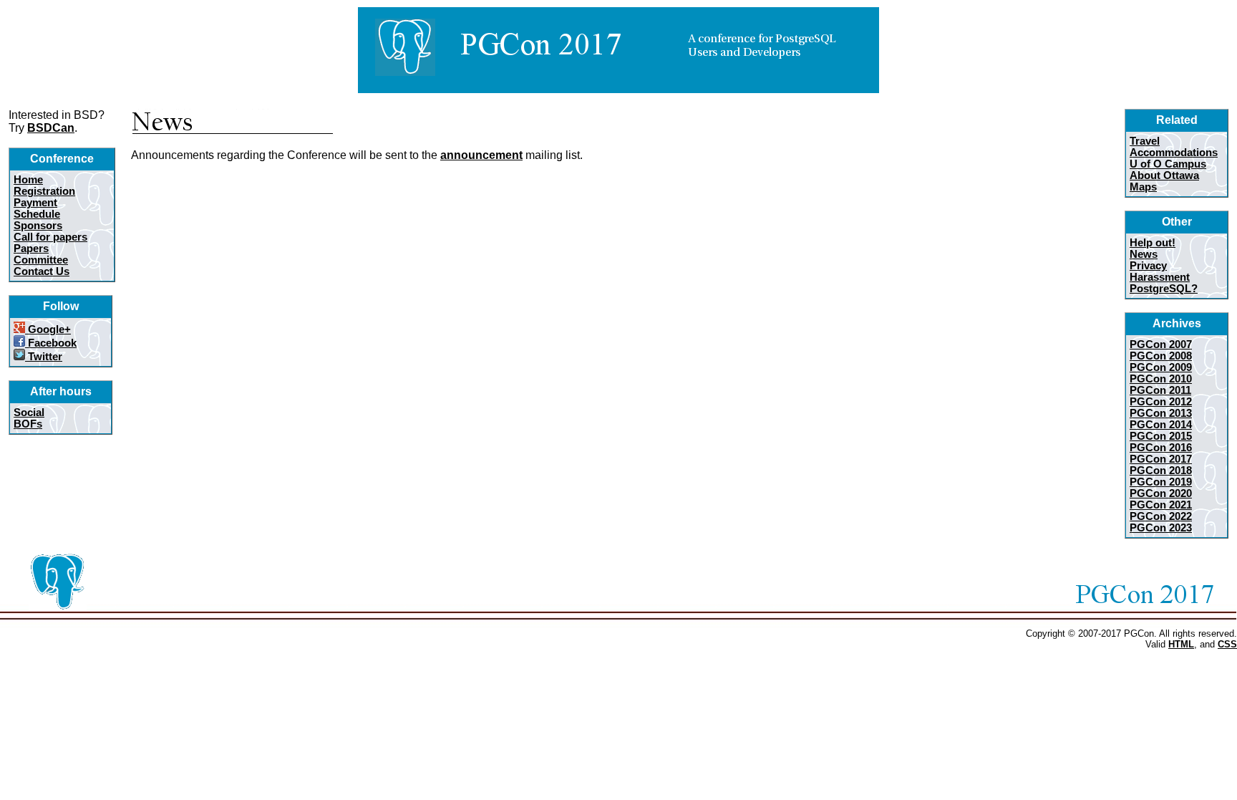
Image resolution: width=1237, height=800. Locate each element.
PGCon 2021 (1161, 505)
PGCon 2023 (1161, 528)
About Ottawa (1164, 175)
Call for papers (50, 237)
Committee (41, 260)
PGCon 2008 (1161, 356)
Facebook (51, 343)
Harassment (1160, 277)
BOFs (28, 424)
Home (28, 179)
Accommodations (1174, 152)
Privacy (1148, 265)
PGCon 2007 (1161, 344)
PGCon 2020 (1161, 493)
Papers (31, 248)
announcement (481, 155)
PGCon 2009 (1161, 367)
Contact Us (41, 271)
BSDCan (50, 128)
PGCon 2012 (1161, 402)
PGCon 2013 (1161, 413)
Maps (1143, 187)
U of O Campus (1168, 164)
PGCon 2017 (1161, 459)
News (1144, 254)
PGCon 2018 (1161, 470)
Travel (1145, 141)
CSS (1227, 644)
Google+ (48, 329)
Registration (44, 191)
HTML (1181, 644)
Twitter (43, 356)
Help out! (1152, 243)
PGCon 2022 (1161, 516)
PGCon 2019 (1161, 482)
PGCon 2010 (1161, 379)
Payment (35, 202)
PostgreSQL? (1164, 288)
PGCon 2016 (1161, 447)
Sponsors (38, 225)
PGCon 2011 (1160, 390)
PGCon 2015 (1161, 436)
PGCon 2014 (1161, 424)
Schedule (37, 214)
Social (29, 412)
